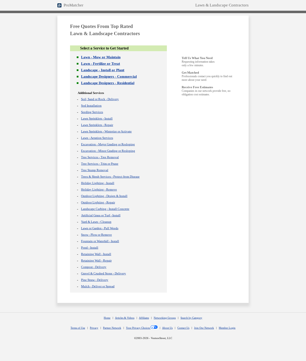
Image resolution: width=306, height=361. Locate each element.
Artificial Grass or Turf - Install (100, 215)
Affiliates (144, 318)
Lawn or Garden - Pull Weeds (99, 228)
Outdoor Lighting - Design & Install (104, 196)
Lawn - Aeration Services (97, 138)
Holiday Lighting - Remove (99, 189)
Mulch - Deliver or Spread (98, 286)
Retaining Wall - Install (96, 254)
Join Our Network (204, 328)
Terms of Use (78, 328)
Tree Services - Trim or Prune (99, 163)
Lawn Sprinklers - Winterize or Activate (106, 131)
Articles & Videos (124, 318)
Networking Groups (165, 318)
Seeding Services (92, 112)
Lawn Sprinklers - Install (97, 118)
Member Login (227, 328)
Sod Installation (91, 105)
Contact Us (183, 328)
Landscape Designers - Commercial (109, 76)
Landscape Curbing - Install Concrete (105, 209)
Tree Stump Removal (94, 170)
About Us (167, 328)
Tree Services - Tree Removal (100, 157)
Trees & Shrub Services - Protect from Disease (110, 176)
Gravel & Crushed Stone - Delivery (103, 273)
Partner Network (112, 328)
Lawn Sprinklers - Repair (97, 125)
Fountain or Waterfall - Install (100, 241)
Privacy (94, 328)
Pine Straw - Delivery (94, 280)
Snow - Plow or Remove (96, 234)
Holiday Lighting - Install (97, 183)
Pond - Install (89, 247)
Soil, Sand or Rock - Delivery (100, 99)
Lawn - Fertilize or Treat (100, 64)
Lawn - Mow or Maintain (100, 57)
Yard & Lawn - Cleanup (96, 222)
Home (107, 318)
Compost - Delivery (93, 267)
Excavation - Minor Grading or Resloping (108, 151)
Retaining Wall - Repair (96, 260)
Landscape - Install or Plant (102, 70)
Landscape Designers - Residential (107, 83)
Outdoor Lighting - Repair (98, 202)
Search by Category (191, 318)
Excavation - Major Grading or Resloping (108, 144)
